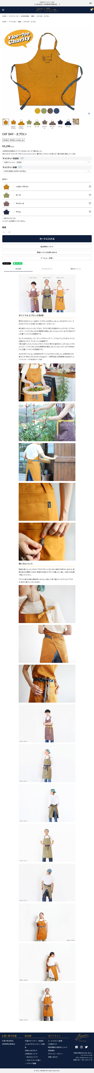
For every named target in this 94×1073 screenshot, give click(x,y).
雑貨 (32, 16)
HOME (4, 16)
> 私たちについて (32, 1057)
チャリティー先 (13, 16)
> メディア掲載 (31, 1063)
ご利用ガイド (52, 1044)
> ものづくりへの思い (33, 1060)
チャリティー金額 (12, 167)
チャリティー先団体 (13, 158)
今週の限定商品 (8, 1041)
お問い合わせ (53, 1057)
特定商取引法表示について (58, 1047)
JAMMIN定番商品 (8, 1044)
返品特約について (47, 246)
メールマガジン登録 (55, 1041)
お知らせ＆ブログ (31, 1050)
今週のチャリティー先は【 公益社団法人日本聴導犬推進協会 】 (47, 3)
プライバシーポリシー (55, 1054)
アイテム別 (12, 22)
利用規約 (51, 1050)
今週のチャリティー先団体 (34, 1041)
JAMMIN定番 (25, 16)
